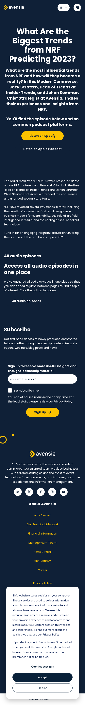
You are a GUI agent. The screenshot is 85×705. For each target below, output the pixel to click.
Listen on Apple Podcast (42, 149)
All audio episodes (26, 301)
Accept (42, 677)
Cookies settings (42, 666)
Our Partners (42, 561)
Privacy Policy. (63, 401)
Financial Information (42, 534)
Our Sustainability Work (43, 524)
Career (42, 570)
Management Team (42, 543)
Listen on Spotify (42, 136)
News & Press (43, 552)
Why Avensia (42, 515)
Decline (42, 687)
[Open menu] (77, 7)
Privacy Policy (42, 583)
